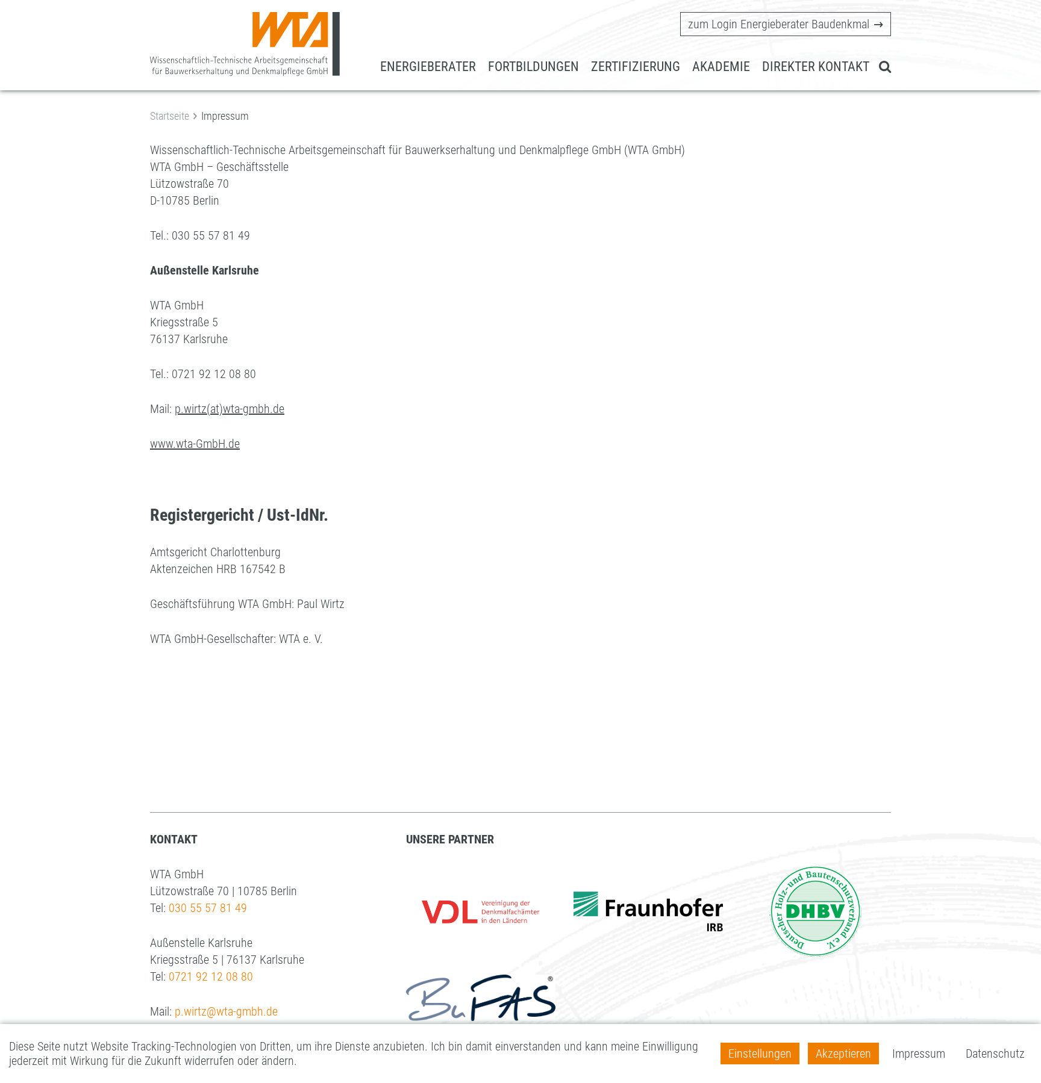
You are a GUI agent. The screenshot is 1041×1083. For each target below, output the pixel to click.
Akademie (721, 66)
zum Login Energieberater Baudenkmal (778, 24)
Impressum (918, 1053)
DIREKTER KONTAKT (815, 66)
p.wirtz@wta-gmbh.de (226, 1011)
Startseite (169, 116)
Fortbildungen (533, 66)
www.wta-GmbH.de (195, 443)
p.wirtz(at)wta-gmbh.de (229, 409)
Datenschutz (995, 1053)
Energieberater (428, 66)
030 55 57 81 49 (208, 908)
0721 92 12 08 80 (211, 976)
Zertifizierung (635, 66)
